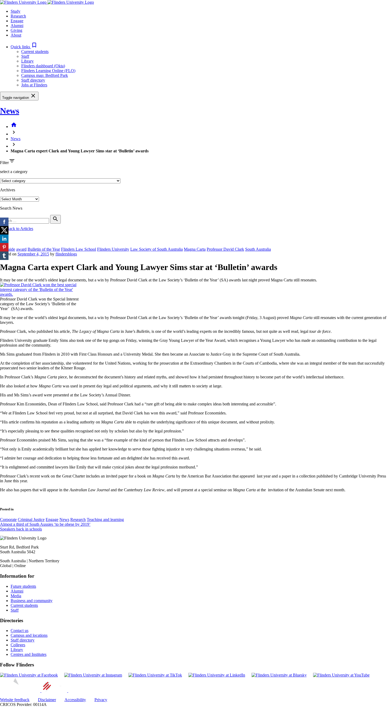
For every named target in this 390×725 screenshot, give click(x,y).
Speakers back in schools (21, 529)
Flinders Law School (78, 249)
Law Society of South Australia (156, 249)
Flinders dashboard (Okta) (43, 66)
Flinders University (113, 249)
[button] (24, 47)
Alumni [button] (17, 25)
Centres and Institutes (28, 654)
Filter (4, 162)
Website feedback (14, 699)
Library (27, 61)
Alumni (17, 591)
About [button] (16, 35)
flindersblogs (66, 254)
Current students (35, 51)
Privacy (100, 699)
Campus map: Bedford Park (44, 75)
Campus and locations (29, 635)
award (21, 249)
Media (16, 596)
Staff (25, 56)
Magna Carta (195, 249)
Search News (11, 208)
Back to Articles (16, 228)
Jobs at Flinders (34, 85)
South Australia (258, 249)
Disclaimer (47, 699)
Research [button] (18, 16)
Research (78, 519)
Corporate (8, 519)
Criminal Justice (31, 519)
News (9, 111)
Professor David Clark (225, 249)
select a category (14, 171)
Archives (7, 190)
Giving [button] (16, 30)
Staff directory (33, 80)
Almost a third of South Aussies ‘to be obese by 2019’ (45, 524)
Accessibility (75, 699)
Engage (52, 519)
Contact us (19, 630)
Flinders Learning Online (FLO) (48, 70)
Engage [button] (17, 21)
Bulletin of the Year (44, 249)
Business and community (32, 600)
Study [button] (15, 11)
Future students (23, 586)
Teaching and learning (105, 519)
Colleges (18, 645)
